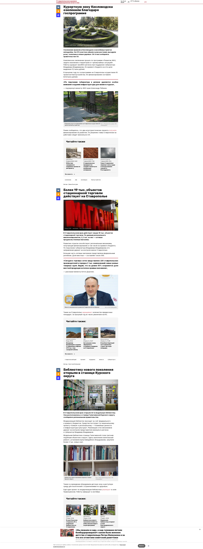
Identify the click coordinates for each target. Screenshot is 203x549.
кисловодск (84, 180)
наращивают (87, 312)
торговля (82, 359)
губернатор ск (111, 359)
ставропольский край (70, 359)
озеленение (68, 180)
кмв (76, 180)
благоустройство (96, 180)
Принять (141, 545)
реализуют (106, 490)
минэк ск (101, 359)
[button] (67, 533)
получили (112, 130)
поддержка (92, 359)
